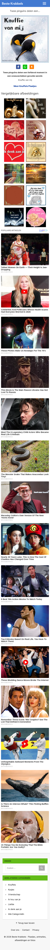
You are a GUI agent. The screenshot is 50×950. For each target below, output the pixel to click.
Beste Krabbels (19, 937)
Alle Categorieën (16, 914)
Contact (26, 930)
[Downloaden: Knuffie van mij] (32, 67)
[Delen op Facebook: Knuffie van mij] (18, 67)
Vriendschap (14, 894)
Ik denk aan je (15, 909)
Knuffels (12, 885)
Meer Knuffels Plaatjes (25, 86)
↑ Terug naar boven (25, 923)
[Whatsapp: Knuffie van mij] (25, 67)
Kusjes (11, 889)
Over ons (15, 930)
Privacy (35, 930)
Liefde (11, 904)
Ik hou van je (14, 899)
